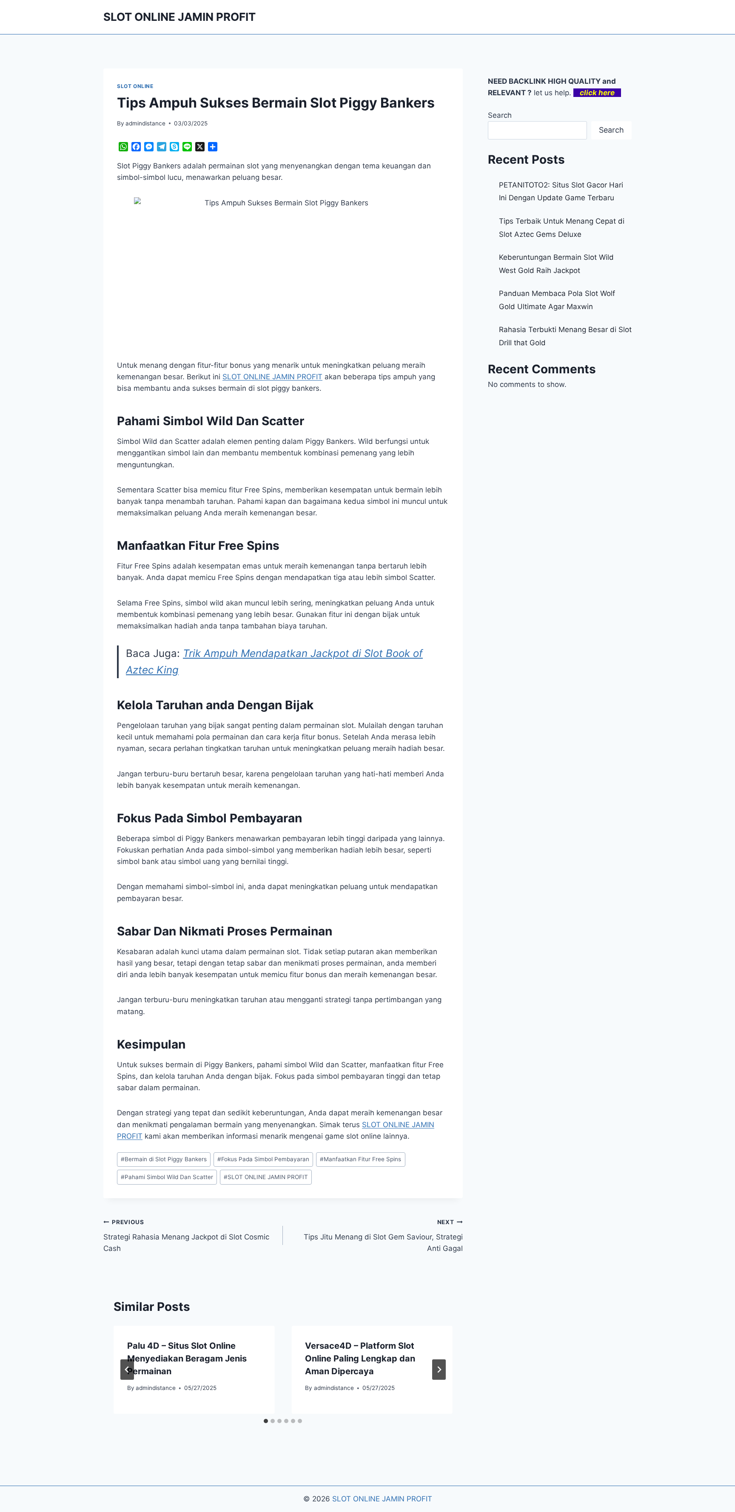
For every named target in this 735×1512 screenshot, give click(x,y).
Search (500, 115)
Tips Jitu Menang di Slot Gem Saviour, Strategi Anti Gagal (383, 1236)
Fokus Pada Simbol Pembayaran (263, 1159)
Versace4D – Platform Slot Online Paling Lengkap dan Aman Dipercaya (360, 1358)
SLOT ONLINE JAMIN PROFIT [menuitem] (272, 376)
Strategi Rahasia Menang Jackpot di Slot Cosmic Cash (186, 1236)
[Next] (439, 1369)
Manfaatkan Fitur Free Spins (360, 1159)
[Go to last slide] (127, 1369)
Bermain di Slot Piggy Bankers (164, 1159)
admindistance (145, 123)
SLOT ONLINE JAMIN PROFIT (266, 1177)
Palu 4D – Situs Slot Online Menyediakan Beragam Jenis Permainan (187, 1358)
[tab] (266, 1421)
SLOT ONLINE (135, 86)
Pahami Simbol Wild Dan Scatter (167, 1177)
